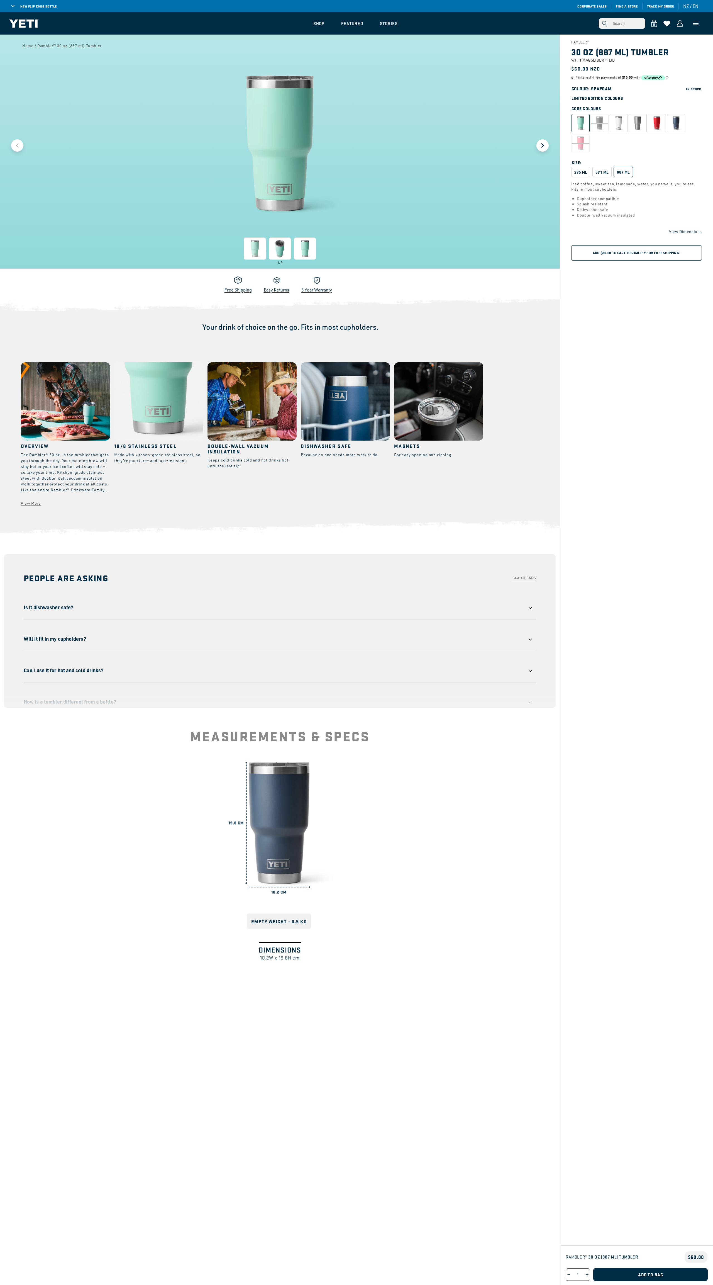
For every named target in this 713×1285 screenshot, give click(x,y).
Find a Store (627, 6)
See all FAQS (524, 577)
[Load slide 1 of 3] (255, 248)
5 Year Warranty (316, 290)
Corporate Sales (592, 6)
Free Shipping (238, 290)
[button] (319, 23)
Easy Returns (276, 290)
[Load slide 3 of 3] (305, 248)
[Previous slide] (17, 145)
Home (27, 45)
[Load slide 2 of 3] (280, 248)
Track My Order (660, 6)
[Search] (604, 23)
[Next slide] (542, 145)
